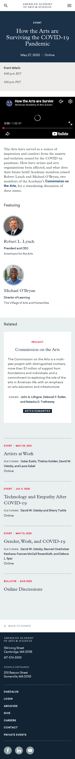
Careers (10, 721)
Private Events (15, 735)
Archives (11, 706)
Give (7, 713)
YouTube (30, 750)
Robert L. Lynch (19, 242)
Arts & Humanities (37, 411)
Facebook (8, 750)
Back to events (19, 626)
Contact (11, 728)
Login (8, 699)
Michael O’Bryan (19, 291)
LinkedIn (19, 750)
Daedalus (11, 692)
